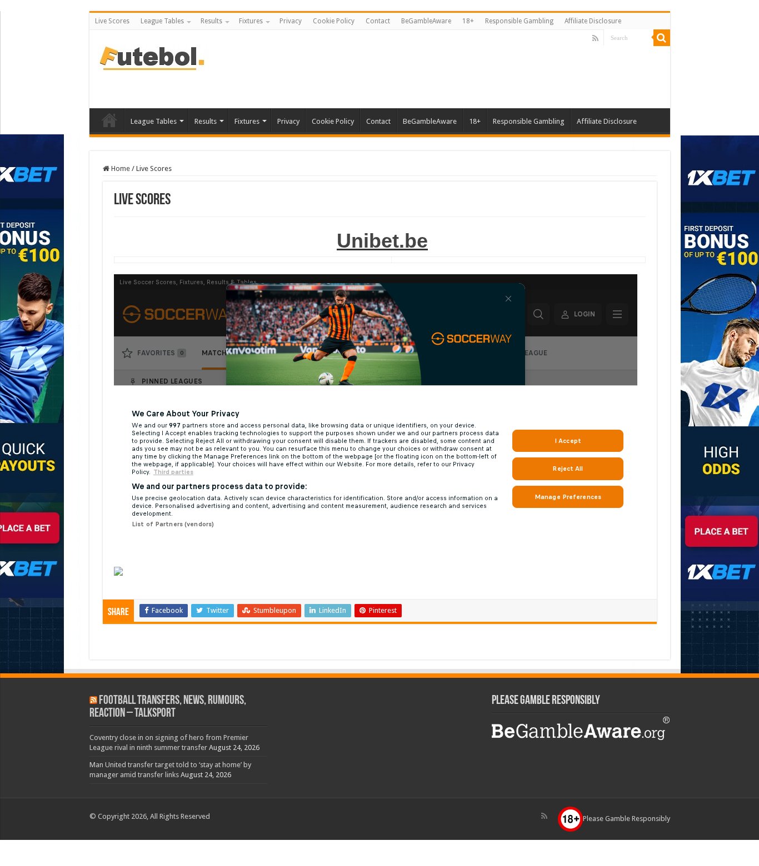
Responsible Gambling (519, 21)
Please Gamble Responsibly (626, 818)
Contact (378, 21)
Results (211, 21)
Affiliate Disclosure (593, 21)
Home (119, 168)
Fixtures (251, 21)
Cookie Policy (333, 21)
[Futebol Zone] (153, 57)
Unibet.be (382, 240)
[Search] (661, 37)
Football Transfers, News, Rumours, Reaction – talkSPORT (167, 707)
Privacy (290, 21)
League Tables (162, 21)
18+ (468, 21)
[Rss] (595, 38)
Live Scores (112, 21)
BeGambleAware (426, 21)
